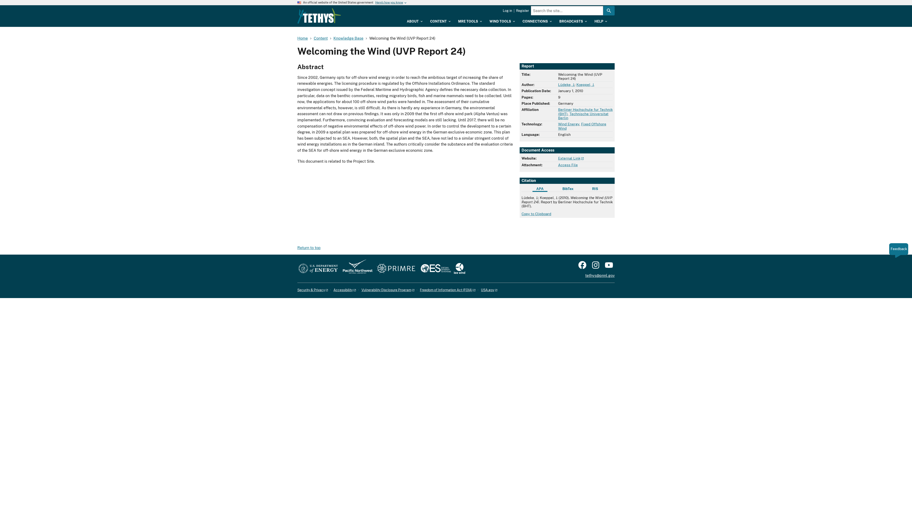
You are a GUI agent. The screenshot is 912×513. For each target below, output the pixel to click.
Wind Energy (568, 124)
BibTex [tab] (568, 189)
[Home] (319, 16)
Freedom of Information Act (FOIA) (446, 290)
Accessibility (343, 290)
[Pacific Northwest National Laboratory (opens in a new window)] (356, 268)
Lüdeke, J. (566, 85)
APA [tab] (540, 189)
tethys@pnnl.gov (600, 275)
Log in (507, 10)
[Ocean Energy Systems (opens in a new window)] (436, 268)
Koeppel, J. (585, 85)
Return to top (309, 248)
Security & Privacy (311, 290)
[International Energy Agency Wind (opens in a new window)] (459, 268)
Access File (568, 165)
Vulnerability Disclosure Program (386, 290)
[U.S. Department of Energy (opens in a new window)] (318, 268)
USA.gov (487, 290)
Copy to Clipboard (536, 214)
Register (522, 10)
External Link (569, 158)
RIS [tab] (595, 189)
